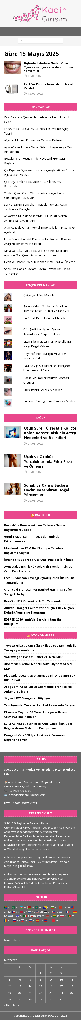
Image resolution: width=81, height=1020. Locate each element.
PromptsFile (60, 883)
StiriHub (23, 883)
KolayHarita (50, 857)
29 (40, 999)
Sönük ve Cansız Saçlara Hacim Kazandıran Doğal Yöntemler (46, 490)
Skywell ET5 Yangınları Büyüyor (27, 698)
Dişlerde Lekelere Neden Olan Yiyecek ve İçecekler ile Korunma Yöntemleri (48, 67)
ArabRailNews (13, 879)
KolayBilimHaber (14, 845)
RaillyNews (11, 874)
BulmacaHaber (40, 849)
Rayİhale (63, 862)
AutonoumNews (28, 874)
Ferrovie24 (10, 883)
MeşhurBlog (11, 866)
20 (19, 993)
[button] (75, 31)
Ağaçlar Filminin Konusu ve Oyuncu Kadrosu (33, 140)
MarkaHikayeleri (19, 849)
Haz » (15, 1005)
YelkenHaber (31, 836)
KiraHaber (66, 845)
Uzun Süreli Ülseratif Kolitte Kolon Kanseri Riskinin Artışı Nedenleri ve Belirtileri (50, 433)
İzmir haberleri (13, 940)
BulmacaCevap (13, 857)
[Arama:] (40, 40)
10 (61, 979)
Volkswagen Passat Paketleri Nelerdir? (33, 657)
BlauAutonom (41, 879)
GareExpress (60, 874)
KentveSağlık (28, 862)
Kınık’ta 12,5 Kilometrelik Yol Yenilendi (32, 601)
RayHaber (42, 515)
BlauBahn (45, 874)
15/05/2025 (35, 76)
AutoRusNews (44, 883)
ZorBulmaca (11, 862)
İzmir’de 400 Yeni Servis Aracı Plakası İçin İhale (39, 560)
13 (19, 986)
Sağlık (40, 418)
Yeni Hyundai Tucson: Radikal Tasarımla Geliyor (39, 705)
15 (40, 986)
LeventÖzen (50, 827)
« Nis (7, 1005)
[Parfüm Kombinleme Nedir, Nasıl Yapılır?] (12, 89)
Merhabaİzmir (49, 832)
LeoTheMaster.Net (56, 840)
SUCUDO (10, 823)
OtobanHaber (50, 845)
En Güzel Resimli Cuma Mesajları (45, 318)
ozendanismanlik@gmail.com (27, 795)
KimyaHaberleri (32, 827)
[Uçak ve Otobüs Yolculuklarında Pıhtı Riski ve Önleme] (12, 460)
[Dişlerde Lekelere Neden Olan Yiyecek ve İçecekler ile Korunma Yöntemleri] (12, 67)
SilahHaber (36, 840)
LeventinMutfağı (47, 862)
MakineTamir (12, 840)
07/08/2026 (35, 443)
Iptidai (25, 840)
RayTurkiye (65, 857)
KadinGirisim (67, 827)
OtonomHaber (42, 635)
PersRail (27, 879)
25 (71, 993)
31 (61, 999)
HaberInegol (33, 845)
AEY (6, 849)
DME (31, 883)
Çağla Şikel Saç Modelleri (40, 295)
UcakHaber (63, 836)
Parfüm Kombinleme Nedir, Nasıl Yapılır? (48, 86)
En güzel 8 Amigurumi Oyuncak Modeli (49, 401)
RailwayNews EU (14, 887)
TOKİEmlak (26, 866)
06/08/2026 (35, 472)
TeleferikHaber (39, 823)
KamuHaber (48, 836)
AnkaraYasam (13, 832)
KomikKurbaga (33, 857)
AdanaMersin (30, 832)
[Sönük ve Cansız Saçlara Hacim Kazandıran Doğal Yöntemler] (12, 489)
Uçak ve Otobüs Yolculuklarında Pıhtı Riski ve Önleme (39, 262)
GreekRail (57, 879)
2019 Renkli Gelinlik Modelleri (42, 390)
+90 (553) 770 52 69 (19, 791)
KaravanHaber (13, 836)
